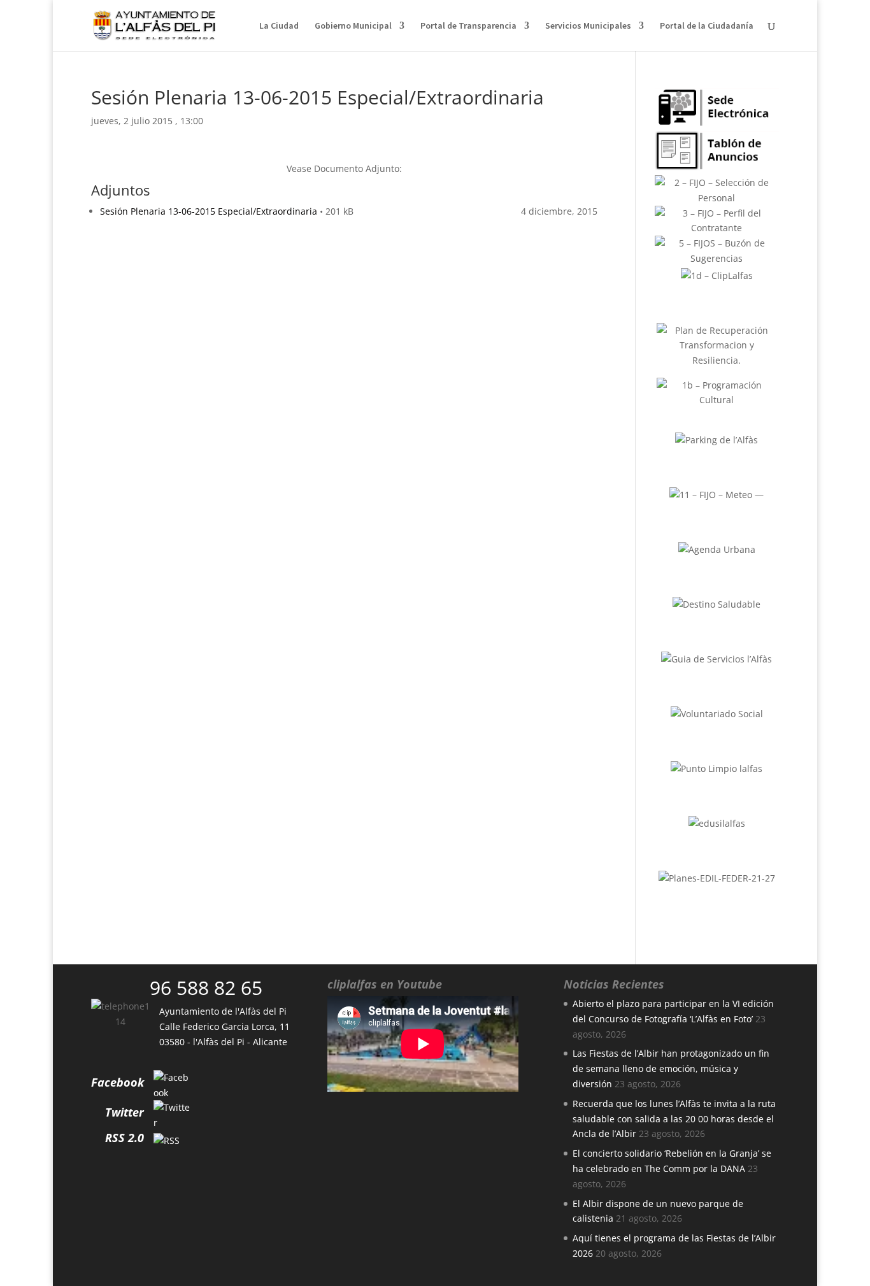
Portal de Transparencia (468, 26)
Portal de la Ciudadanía (706, 26)
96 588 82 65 (206, 988)
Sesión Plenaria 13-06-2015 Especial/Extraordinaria (208, 211)
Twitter (124, 1112)
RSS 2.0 (124, 1137)
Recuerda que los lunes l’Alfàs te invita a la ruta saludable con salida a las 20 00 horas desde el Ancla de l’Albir (674, 1118)
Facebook (117, 1082)
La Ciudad (279, 26)
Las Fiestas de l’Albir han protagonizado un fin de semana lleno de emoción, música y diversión (671, 1068)
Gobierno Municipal (353, 26)
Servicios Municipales (588, 26)
